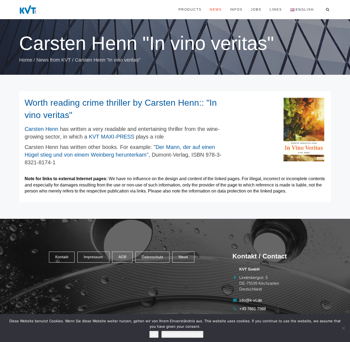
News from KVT (53, 60)
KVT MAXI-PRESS (111, 137)
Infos (236, 10)
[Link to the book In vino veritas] (303, 130)
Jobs (256, 10)
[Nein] (343, 328)
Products (190, 10)
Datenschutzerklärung (182, 334)
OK (153, 334)
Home (25, 60)
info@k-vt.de (250, 300)
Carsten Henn (41, 129)
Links (276, 10)
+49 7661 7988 (252, 308)
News (216, 10)
